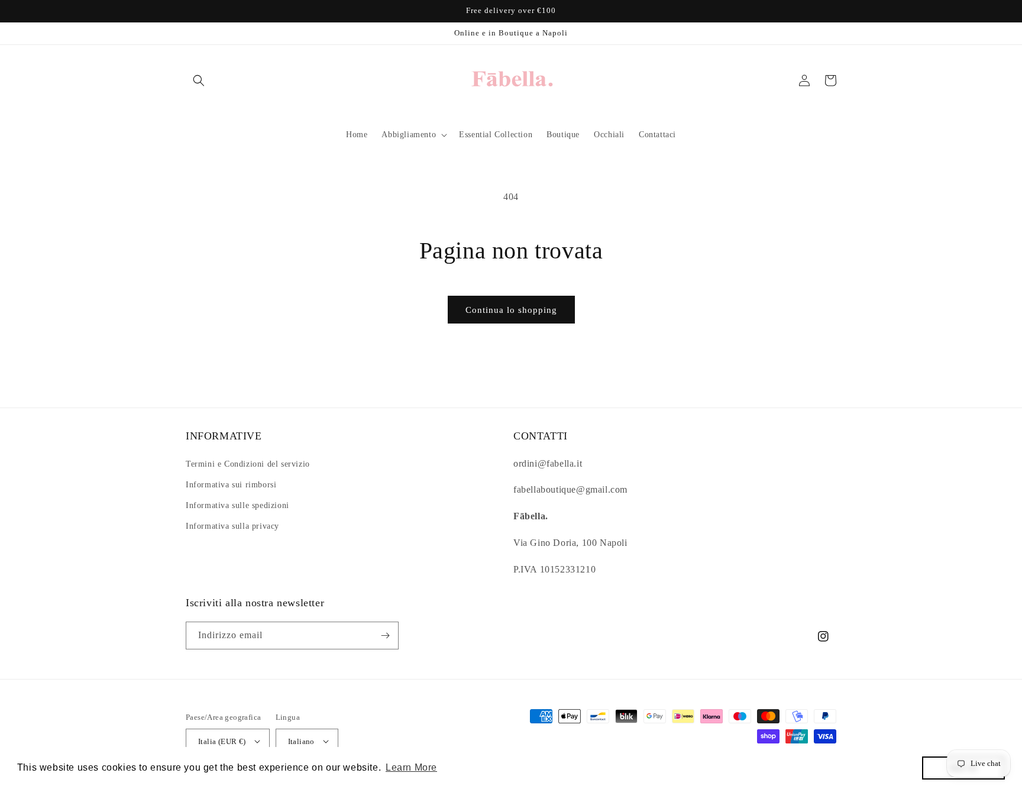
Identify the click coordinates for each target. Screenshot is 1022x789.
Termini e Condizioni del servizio (248, 464)
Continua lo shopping (511, 310)
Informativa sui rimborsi (231, 484)
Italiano (301, 741)
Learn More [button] (411, 767)
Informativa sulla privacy (232, 526)
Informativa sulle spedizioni (237, 505)
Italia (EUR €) (222, 741)
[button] (199, 80)
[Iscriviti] (385, 635)
